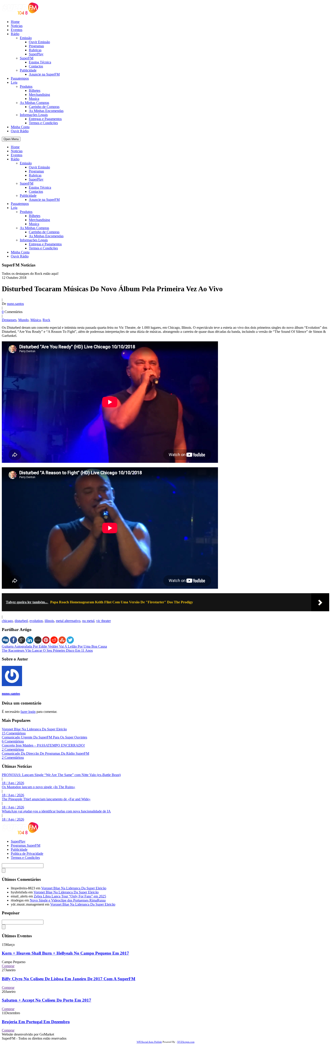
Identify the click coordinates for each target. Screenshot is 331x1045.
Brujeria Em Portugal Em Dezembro (36, 1021)
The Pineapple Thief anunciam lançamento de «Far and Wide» (46, 799)
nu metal (88, 621)
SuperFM (26, 58)
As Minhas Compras (34, 103)
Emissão (26, 38)
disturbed (21, 621)
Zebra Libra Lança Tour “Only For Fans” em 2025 (70, 896)
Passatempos (20, 78)
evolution (36, 621)
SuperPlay (36, 54)
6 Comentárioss (13, 741)
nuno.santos (15, 304)
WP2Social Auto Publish (149, 1042)
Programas (36, 46)
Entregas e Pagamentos (45, 119)
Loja (14, 82)
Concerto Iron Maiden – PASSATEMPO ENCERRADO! (43, 745)
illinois (49, 621)
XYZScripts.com (186, 1042)
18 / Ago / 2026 (13, 783)
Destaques (9, 320)
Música (35, 320)
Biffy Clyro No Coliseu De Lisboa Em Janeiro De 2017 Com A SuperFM (68, 978)
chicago (7, 621)
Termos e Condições (43, 123)
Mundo (23, 320)
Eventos (16, 30)
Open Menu (11, 139)
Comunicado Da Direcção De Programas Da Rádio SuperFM (45, 753)
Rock (46, 320)
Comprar (8, 966)
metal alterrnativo (68, 621)
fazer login (28, 712)
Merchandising (39, 94)
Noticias (17, 26)
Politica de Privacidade (27, 853)
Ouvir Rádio (20, 131)
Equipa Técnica (40, 62)
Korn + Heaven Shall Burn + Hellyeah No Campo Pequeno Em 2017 (65, 953)
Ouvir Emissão (39, 42)
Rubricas (35, 50)
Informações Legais (34, 115)
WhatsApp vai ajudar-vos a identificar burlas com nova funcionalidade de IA (56, 811)
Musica (34, 99)
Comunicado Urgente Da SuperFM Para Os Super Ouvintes (44, 737)
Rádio (15, 34)
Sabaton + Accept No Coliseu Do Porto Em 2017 (46, 1000)
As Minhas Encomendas (46, 111)
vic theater (103, 621)
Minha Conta (20, 127)
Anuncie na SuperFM (44, 74)
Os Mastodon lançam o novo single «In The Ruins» (38, 787)
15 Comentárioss (14, 733)
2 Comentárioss (13, 749)
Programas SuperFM (25, 845)
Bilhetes (34, 90)
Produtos (26, 86)
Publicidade (28, 70)
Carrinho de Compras (44, 107)
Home (15, 22)
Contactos (36, 66)
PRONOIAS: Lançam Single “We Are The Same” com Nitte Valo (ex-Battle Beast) (61, 775)
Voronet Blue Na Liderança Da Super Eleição (34, 729)
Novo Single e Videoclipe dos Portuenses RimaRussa (68, 900)
